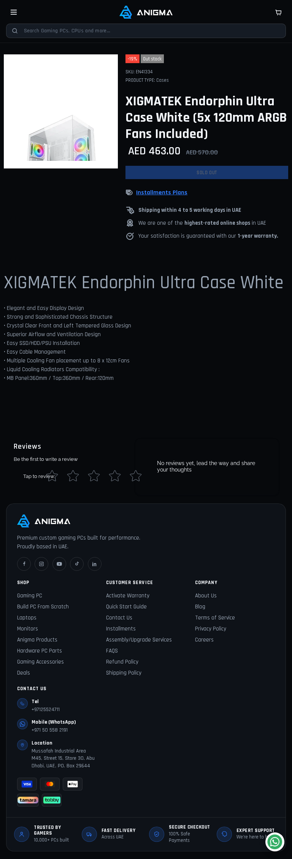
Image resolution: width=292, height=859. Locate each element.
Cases (162, 80)
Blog (200, 606)
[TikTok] (77, 564)
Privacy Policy (210, 628)
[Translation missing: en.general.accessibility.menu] (13, 12)
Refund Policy (122, 661)
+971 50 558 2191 (50, 730)
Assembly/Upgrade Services (139, 639)
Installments (121, 628)
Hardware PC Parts (39, 650)
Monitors (27, 628)
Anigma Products (37, 639)
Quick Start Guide (126, 606)
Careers (204, 639)
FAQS (112, 650)
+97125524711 (46, 709)
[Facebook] (24, 564)
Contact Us (119, 617)
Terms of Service (215, 617)
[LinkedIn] (95, 564)
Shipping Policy (123, 672)
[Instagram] (41, 564)
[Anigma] (146, 12)
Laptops (26, 617)
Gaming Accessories (40, 661)
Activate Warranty (127, 595)
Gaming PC (29, 595)
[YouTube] (59, 564)
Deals (23, 672)
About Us (206, 595)
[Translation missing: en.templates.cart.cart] (278, 12)
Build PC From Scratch (43, 606)
